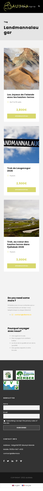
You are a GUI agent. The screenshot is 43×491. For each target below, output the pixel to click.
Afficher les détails (21, 116)
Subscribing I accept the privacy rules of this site (20, 422)
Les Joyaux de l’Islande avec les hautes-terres (20, 96)
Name (5, 404)
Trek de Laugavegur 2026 (19, 169)
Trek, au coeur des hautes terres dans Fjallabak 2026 (18, 244)
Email (5, 412)
